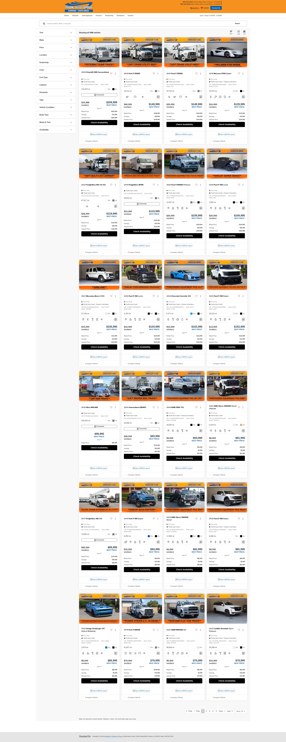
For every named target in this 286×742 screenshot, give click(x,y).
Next (221, 711)
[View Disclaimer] (142, 97)
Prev (197, 711)
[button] (117, 52)
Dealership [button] (109, 15)
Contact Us (216, 8)
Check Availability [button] (99, 122)
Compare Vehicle (91, 141)
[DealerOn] (85, 736)
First (189, 711)
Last (229, 711)
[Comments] (158, 96)
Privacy (120, 736)
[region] (99, 114)
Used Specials (87, 15)
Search (237, 23)
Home (66, 15)
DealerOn (108, 736)
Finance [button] (99, 15)
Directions (120, 15)
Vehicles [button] (75, 15)
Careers (130, 15)
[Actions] (115, 73)
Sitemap (114, 736)
